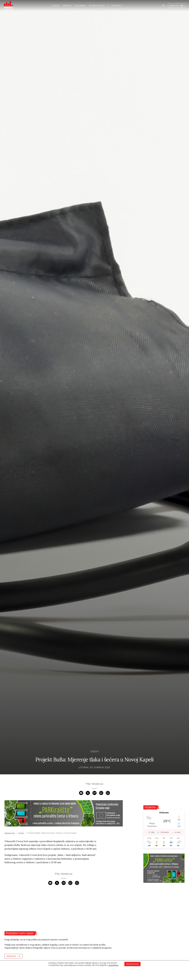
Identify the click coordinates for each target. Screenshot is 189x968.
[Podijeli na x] (88, 792)
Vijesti (94, 751)
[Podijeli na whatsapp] (101, 792)
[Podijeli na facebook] (81, 792)
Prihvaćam (132, 964)
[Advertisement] (63, 908)
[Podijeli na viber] (108, 792)
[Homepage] (8, 5)
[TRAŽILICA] (163, 5)
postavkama (113, 965)
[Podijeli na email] (94, 792)
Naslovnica (9, 833)
